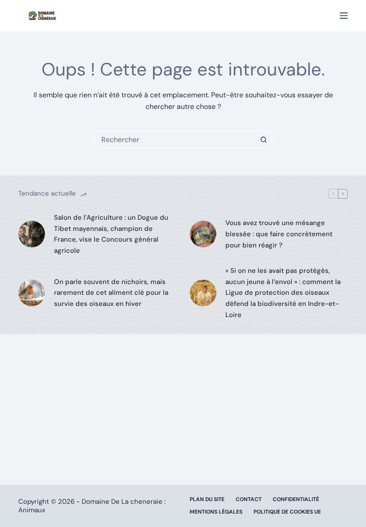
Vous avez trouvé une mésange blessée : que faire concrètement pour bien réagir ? (279, 234)
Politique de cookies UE (287, 512)
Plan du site (207, 499)
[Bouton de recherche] (263, 140)
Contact (249, 499)
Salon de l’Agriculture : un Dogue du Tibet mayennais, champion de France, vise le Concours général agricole (111, 234)
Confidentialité (296, 499)
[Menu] (344, 16)
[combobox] (175, 140)
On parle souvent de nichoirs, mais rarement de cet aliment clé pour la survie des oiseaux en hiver (111, 293)
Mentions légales (216, 512)
